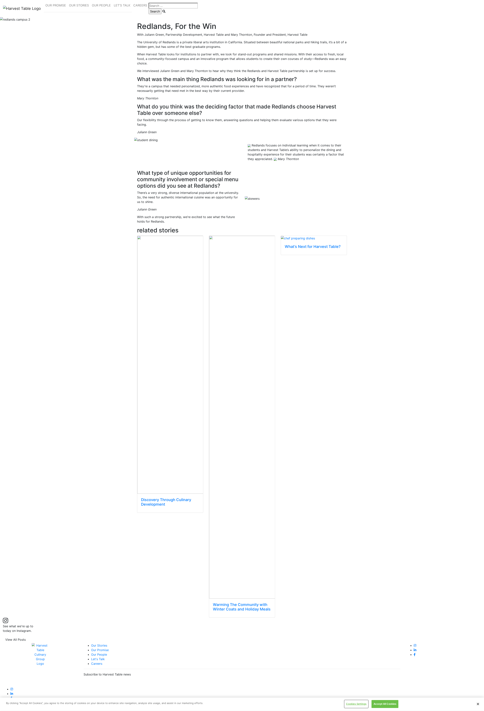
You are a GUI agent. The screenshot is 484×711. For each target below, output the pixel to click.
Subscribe (93, 683)
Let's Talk (98, 659)
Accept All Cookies (385, 703)
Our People (99, 654)
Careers (96, 663)
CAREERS (140, 5)
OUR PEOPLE (101, 5)
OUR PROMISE (55, 5)
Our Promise (100, 650)
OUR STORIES (79, 5)
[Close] (478, 704)
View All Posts (15, 639)
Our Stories (99, 645)
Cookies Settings (356, 703)
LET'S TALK (122, 5)
